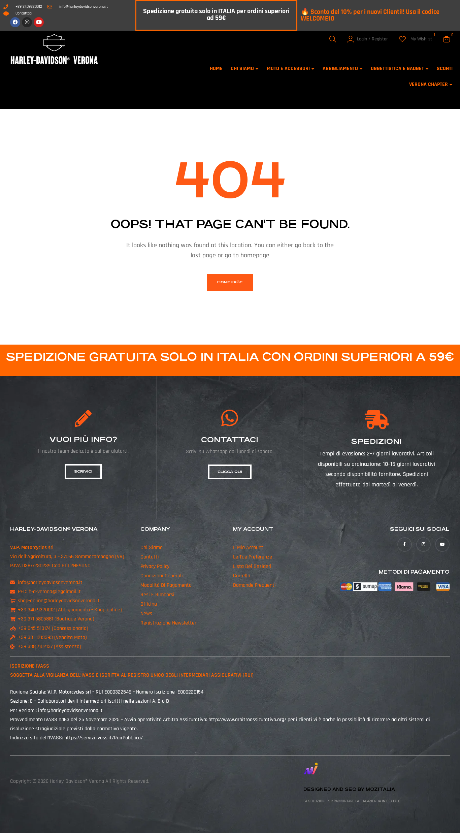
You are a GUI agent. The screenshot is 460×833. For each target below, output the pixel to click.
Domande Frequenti (254, 585)
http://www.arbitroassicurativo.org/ (247, 719)
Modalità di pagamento (166, 585)
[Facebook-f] (404, 544)
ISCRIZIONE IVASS (29, 666)
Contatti (149, 556)
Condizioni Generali (161, 575)
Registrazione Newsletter (168, 623)
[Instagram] (27, 22)
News (146, 613)
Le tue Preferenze (252, 556)
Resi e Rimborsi (157, 594)
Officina (148, 604)
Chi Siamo (151, 547)
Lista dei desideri (252, 566)
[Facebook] (15, 22)
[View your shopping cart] (446, 39)
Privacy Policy (154, 566)
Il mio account (248, 547)
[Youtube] (39, 22)
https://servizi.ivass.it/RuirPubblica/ (103, 737)
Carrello (241, 575)
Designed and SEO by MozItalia (349, 789)
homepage (230, 282)
